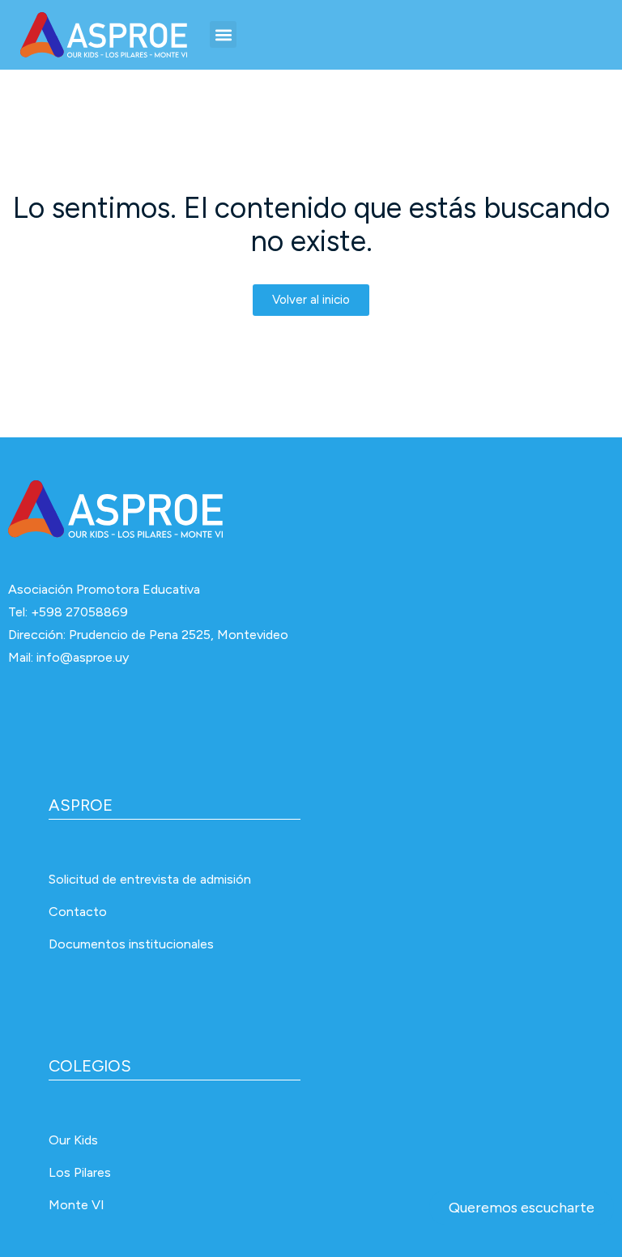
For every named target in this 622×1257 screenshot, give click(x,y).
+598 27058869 (79, 612)
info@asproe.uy (82, 657)
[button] (223, 34)
